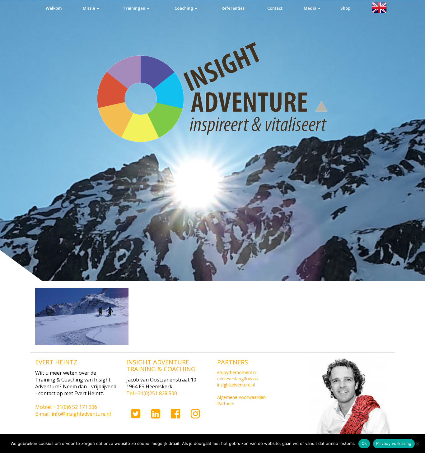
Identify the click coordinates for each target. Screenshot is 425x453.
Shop (345, 8)
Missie (89, 8)
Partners (225, 403)
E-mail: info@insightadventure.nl (73, 413)
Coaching (184, 8)
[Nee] (417, 444)
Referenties (233, 8)
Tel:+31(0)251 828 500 (151, 393)
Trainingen (134, 8)
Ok (364, 443)
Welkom (54, 8)
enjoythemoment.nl (237, 372)
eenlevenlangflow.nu (237, 378)
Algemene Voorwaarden (241, 397)
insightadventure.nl (236, 385)
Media (310, 8)
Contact (275, 8)
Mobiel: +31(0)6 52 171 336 (66, 407)
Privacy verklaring (394, 443)
